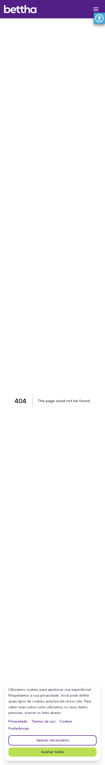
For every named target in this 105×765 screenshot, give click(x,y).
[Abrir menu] (96, 9)
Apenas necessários (52, 740)
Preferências (18, 728)
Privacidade (17, 721)
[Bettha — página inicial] (20, 9)
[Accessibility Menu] (99, 18)
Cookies (66, 721)
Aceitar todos (52, 751)
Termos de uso (43, 721)
